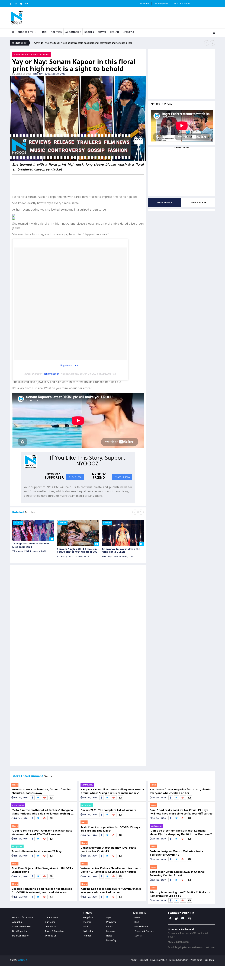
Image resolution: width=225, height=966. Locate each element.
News (15, 784)
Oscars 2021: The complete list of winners (108, 810)
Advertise (144, 3)
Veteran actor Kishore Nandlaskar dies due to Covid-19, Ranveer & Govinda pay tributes (111, 869)
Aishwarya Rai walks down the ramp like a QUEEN (121, 550)
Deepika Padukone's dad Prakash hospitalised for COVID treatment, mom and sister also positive (41, 890)
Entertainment (30, 54)
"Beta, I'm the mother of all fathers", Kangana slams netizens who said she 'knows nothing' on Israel (43, 811)
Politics (56, 32)
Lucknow (110, 931)
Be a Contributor (182, 3)
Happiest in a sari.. (70, 365)
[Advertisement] (78, 184)
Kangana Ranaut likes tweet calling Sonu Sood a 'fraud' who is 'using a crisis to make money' (112, 791)
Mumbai (87, 935)
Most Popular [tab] (198, 202)
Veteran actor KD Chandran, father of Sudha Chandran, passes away (40, 791)
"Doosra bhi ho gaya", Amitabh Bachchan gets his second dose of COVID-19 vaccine (41, 832)
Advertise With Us (21, 926)
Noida (109, 935)
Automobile (73, 32)
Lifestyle (128, 32)
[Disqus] (78, 618)
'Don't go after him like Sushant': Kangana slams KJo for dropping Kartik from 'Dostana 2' (181, 832)
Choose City (25, 32)
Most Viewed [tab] (164, 202)
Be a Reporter (161, 3)
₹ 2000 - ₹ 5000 (122, 477)
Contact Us (50, 926)
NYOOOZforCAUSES (22, 917)
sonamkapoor (51, 373)
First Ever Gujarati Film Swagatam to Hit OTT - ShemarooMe (42, 869)
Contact (144, 959)
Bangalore (88, 917)
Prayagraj (111, 921)
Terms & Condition (54, 931)
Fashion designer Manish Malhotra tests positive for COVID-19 (176, 852)
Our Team (50, 921)
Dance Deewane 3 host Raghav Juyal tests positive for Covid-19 (108, 849)
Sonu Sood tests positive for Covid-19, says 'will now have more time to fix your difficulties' (181, 811)
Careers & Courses (144, 931)
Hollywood (17, 846)
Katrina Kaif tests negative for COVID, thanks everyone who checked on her (111, 890)
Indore (109, 926)
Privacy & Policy (158, 959)
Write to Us (50, 935)
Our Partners (51, 917)
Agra (108, 917)
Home (17, 54)
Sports (89, 32)
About (134, 959)
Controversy (18, 805)
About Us (17, 921)
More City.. (111, 940)
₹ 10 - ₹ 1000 (75, 477)
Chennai (87, 921)
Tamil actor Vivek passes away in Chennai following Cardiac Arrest (177, 873)
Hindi (44, 32)
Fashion (45, 54)
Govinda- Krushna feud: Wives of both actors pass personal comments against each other (83, 42)
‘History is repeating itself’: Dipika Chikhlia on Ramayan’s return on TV (180, 893)
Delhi (85, 926)
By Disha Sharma (21, 74)
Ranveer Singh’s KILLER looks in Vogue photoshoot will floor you (77, 550)
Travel (102, 32)
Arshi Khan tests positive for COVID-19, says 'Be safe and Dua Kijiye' (110, 828)
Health (114, 32)
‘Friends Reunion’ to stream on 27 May (36, 851)
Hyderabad (88, 931)
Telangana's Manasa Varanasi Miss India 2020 (31, 545)
